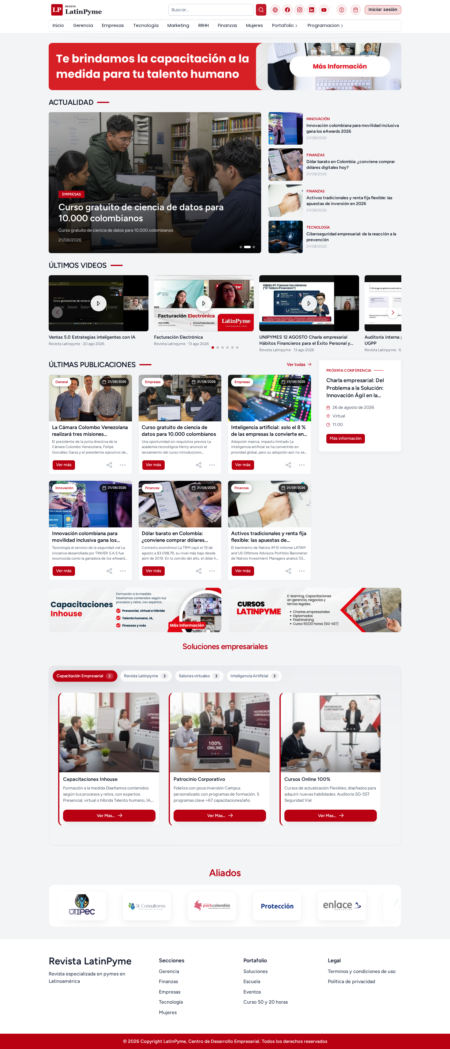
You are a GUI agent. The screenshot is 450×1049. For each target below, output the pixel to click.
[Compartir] (109, 464)
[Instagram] (299, 10)
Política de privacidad (351, 981)
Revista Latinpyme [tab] (145, 675)
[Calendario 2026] (356, 10)
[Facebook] (287, 10)
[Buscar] (261, 10)
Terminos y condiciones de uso (362, 971)
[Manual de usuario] (341, 10)
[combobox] (210, 10)
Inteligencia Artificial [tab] (253, 675)
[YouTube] (324, 10)
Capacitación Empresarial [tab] (84, 675)
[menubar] (225, 26)
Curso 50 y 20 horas (265, 1002)
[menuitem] (58, 26)
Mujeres (168, 1012)
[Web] (275, 10)
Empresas (169, 992)
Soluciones (255, 971)
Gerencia (169, 971)
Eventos (252, 992)
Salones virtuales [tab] (198, 675)
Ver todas (296, 364)
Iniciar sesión (383, 10)
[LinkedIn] (311, 10)
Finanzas (168, 981)
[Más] (122, 464)
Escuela (251, 981)
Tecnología (171, 1002)
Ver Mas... (106, 815)
